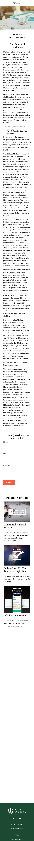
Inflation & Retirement (15, 615)
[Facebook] (13, 818)
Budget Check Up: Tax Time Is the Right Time (15, 570)
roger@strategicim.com (17, 828)
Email (5, 454)
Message (6, 465)
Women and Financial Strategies (15, 526)
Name (5, 442)
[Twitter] (17, 818)
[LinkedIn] (20, 818)
